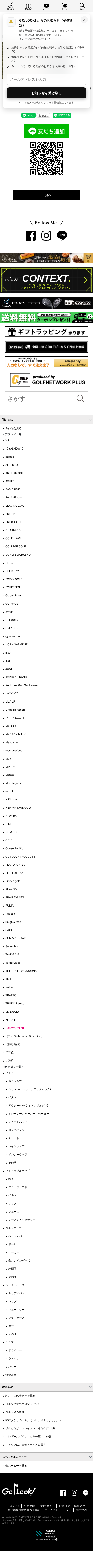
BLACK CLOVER (15, 505)
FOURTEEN (12, 587)
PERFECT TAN (14, 873)
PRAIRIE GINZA (15, 897)
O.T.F (8, 840)
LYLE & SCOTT (15, 718)
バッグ (12, 1301)
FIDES (9, 562)
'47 (7, 440)
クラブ (9, 1342)
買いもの (10, 9)
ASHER (9, 481)
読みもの (28, 9)
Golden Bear (13, 595)
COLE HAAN (13, 538)
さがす (82, 9)
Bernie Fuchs (13, 497)
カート (64, 9)
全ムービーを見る (16, 1465)
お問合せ (64, 1505)
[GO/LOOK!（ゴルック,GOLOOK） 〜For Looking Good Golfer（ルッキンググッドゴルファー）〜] (19, 1489)
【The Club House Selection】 (24, 1036)
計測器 (12, 1268)
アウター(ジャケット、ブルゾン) (28, 1105)
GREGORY (12, 620)
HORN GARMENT (16, 644)
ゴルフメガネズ (14, 1412)
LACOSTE (11, 693)
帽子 (11, 1179)
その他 (12, 1162)
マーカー (13, 1252)
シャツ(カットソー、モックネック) (29, 1089)
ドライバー (15, 1350)
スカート (13, 1138)
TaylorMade (13, 962)
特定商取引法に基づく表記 (24, 1510)
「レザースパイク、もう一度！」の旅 (28, 1436)
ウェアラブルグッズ (17, 1170)
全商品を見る (13, 428)
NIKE (8, 824)
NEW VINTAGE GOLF (18, 807)
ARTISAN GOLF (15, 473)
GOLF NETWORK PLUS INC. (28, 1517)
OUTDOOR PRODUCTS (20, 856)
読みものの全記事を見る (20, 1395)
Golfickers (11, 603)
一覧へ (47, 195)
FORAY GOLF (13, 579)
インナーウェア (17, 1154)
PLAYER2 (11, 889)
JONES (9, 669)
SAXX (9, 930)
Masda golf (12, 742)
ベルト (12, 1195)
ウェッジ (13, 1358)
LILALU (10, 701)
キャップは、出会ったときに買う (25, 1444)
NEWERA (11, 815)
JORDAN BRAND (16, 677)
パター (12, 1366)
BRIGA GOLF (13, 522)
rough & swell (13, 922)
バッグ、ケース (14, 1285)
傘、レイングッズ (19, 1260)
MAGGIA (10, 726)
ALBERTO (11, 465)
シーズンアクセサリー (21, 1219)
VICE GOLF (12, 1011)
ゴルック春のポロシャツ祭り (23, 1403)
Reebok (10, 913)
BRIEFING (11, 513)
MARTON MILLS (15, 734)
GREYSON (12, 628)
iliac (8, 652)
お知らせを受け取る (46, 93)
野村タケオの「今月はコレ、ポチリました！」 (33, 1420)
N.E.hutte (11, 799)
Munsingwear (14, 783)
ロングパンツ (16, 1130)
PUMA (9, 905)
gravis (9, 611)
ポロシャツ (15, 1081)
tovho (9, 987)
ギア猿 (9, 1052)
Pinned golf (12, 881)
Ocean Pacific (14, 848)
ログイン (14, 1505)
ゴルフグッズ (13, 1228)
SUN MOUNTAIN (16, 938)
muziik (9, 791)
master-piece (13, 750)
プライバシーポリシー (58, 1510)
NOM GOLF (12, 832)
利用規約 (81, 1510)
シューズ (13, 1211)
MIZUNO (10, 766)
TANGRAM (12, 954)
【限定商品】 (13, 1044)
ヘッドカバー (16, 1236)
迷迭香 (9, 1060)
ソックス (13, 1203)
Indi (7, 660)
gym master (12, 636)
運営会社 (79, 1505)
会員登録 (29, 1505)
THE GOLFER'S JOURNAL (21, 970)
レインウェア (16, 1146)
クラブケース (16, 1317)
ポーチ (12, 1325)
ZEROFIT (11, 1019)
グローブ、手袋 (17, 1187)
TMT (8, 979)
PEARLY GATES (15, 864)
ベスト (12, 1097)
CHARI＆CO (13, 530)
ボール (12, 1244)
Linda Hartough (15, 709)
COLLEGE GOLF (15, 546)
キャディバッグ (17, 1293)
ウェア (9, 1073)
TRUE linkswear (15, 1003)
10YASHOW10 (14, 448)
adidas (9, 456)
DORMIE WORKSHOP (19, 554)
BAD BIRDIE (12, 489)
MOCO (9, 775)
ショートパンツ (17, 1121)
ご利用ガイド (46, 1505)
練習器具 (10, 1374)
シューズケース (17, 1309)
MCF (8, 758)
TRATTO (10, 995)
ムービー (46, 9)
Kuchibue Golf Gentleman (21, 685)
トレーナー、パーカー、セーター (28, 1113)
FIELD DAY (12, 571)
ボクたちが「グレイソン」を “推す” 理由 (30, 1428)
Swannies (11, 946)
